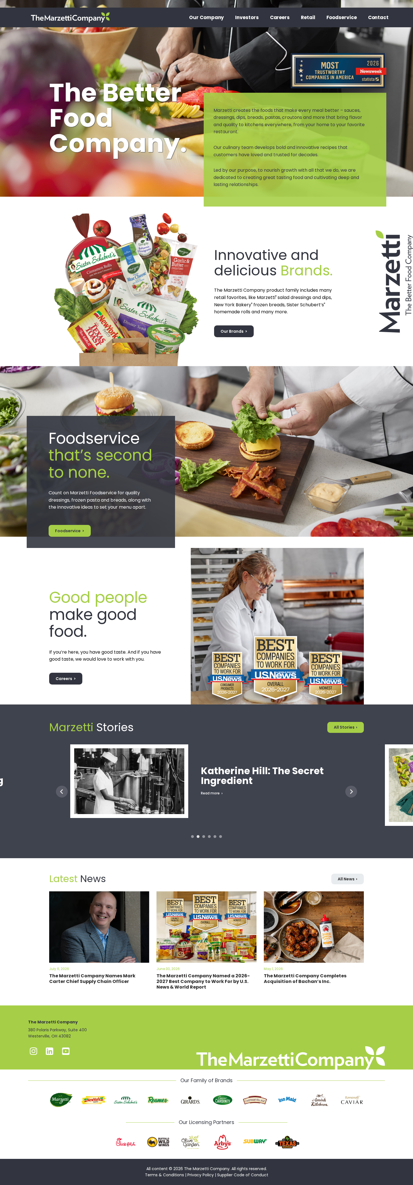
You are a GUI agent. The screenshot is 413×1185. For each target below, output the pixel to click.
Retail (308, 17)
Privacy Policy (200, 1175)
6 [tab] (220, 836)
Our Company (206, 17)
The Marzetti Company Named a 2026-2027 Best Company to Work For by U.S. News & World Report (203, 981)
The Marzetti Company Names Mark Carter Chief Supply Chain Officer (92, 979)
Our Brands (232, 331)
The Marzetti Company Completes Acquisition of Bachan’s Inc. (305, 979)
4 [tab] (209, 836)
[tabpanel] (206, 791)
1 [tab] (192, 836)
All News (346, 879)
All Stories (344, 727)
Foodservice (341, 17)
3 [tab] (203, 836)
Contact (378, 17)
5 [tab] (215, 836)
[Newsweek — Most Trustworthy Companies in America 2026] (338, 53)
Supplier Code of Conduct (242, 1175)
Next (351, 791)
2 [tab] (198, 836)
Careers (280, 17)
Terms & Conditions (164, 1175)
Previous (62, 791)
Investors (246, 17)
